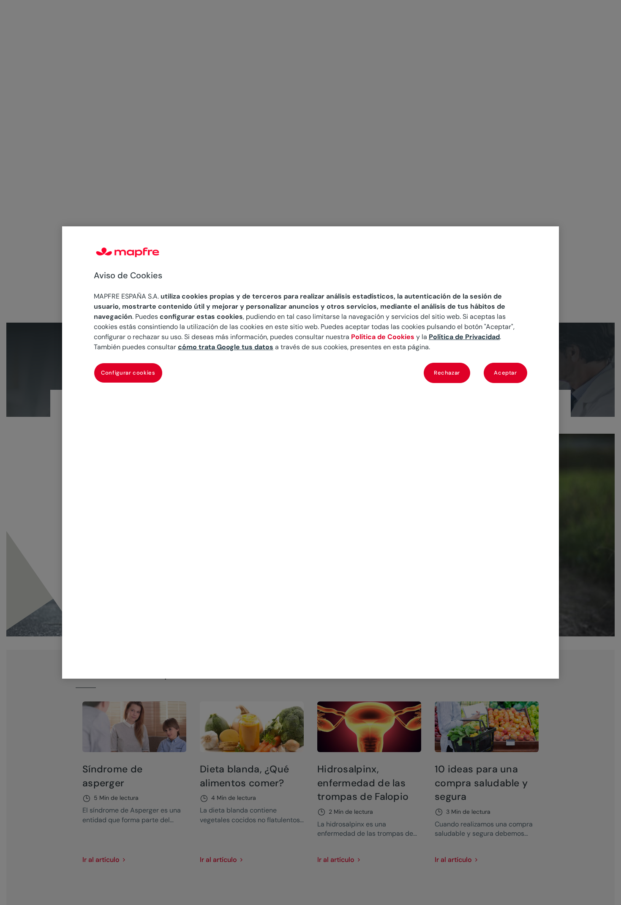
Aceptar (505, 372)
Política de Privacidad (464, 336)
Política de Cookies (382, 336)
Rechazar (447, 372)
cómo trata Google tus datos (225, 346)
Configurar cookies (128, 372)
